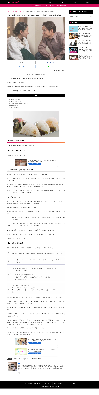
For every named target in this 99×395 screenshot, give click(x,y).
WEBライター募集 (71, 383)
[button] (91, 17)
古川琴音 (35, 358)
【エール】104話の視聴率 (14, 99)
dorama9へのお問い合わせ (59, 383)
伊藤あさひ (29, 358)
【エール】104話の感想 (13, 107)
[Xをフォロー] (19, 373)
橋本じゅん (41, 358)
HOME (25, 383)
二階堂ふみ (16, 358)
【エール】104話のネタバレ (14, 101)
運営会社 (30, 383)
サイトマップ (37, 383)
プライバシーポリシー (47, 383)
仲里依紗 (22, 358)
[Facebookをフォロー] (21, 373)
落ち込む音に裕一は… (14, 105)
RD (19, 363)
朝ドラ (10, 358)
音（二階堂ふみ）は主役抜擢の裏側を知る (18, 103)
